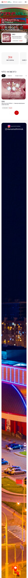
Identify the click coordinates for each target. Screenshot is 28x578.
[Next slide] (16, 113)
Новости (10, 75)
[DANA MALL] (7, 2)
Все (3, 75)
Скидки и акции (18, 75)
